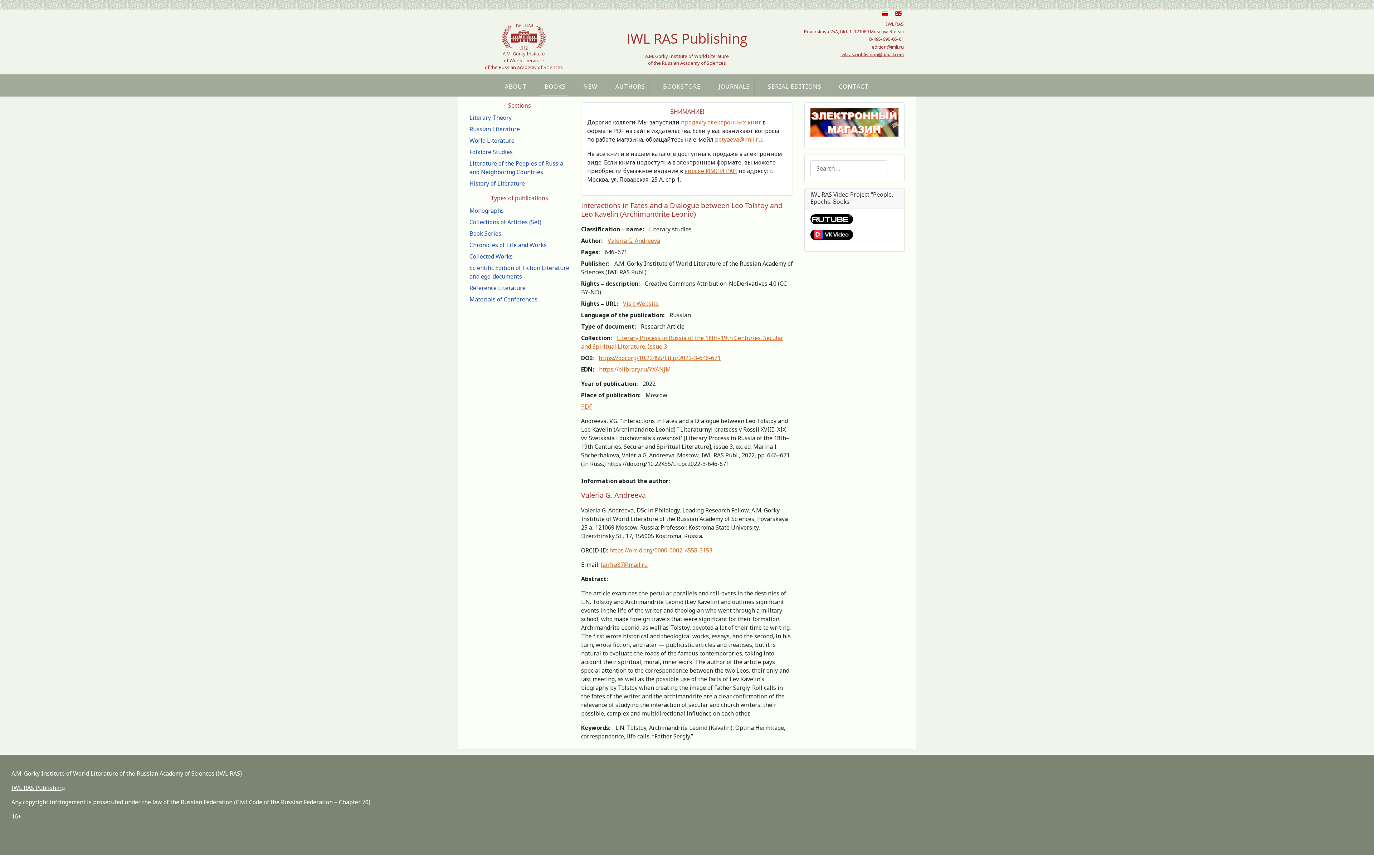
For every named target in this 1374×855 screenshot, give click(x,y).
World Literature (492, 140)
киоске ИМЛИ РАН (710, 171)
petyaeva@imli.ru (738, 139)
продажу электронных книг (721, 122)
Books (555, 86)
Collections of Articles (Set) (505, 222)
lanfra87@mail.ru (624, 565)
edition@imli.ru (888, 47)
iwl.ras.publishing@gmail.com (872, 54)
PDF (586, 407)
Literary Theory (490, 118)
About (516, 86)
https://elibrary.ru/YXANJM (635, 369)
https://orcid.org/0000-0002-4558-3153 (660, 550)
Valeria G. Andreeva (634, 241)
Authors (630, 86)
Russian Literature (494, 129)
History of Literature (497, 183)
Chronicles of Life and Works (508, 245)
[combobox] (848, 168)
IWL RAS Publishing (38, 788)
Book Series (485, 233)
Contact (854, 86)
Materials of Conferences (503, 299)
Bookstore (682, 86)
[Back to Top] (1361, 841)
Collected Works (491, 256)
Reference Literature (497, 288)
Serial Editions (795, 86)
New (590, 86)
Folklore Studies (491, 152)
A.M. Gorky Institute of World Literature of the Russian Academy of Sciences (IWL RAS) (126, 773)
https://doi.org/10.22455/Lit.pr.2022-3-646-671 (660, 358)
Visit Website (641, 304)
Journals (734, 86)
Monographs (486, 211)
